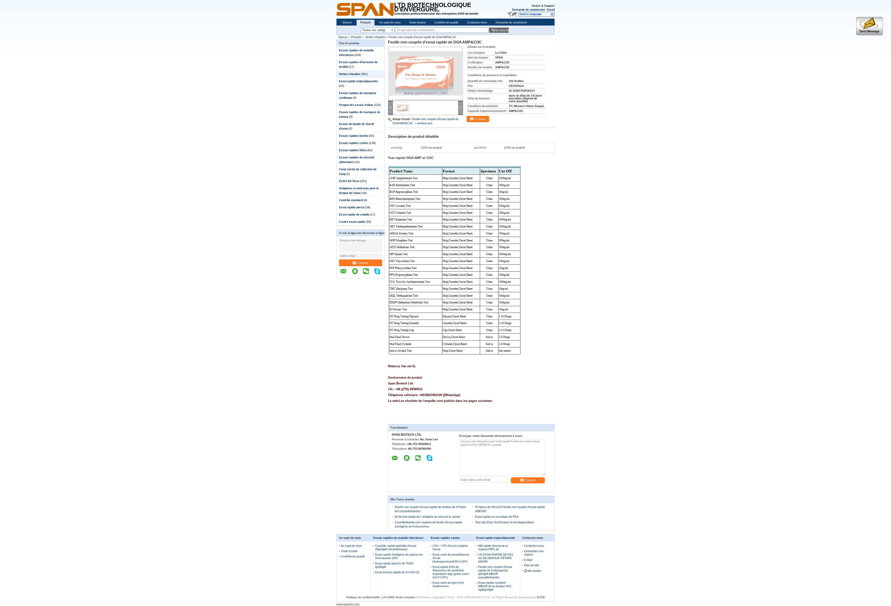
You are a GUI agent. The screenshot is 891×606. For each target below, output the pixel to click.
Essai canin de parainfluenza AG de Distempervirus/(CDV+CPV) (451, 558)
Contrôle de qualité (446, 22)
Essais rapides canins (353, 143)
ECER (541, 597)
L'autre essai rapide (352, 221)
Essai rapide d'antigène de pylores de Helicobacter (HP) (399, 556)
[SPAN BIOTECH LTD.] (365, 9)
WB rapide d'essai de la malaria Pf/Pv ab (493, 547)
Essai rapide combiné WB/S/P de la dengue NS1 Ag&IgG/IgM (494, 586)
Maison (347, 22)
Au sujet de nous (389, 22)
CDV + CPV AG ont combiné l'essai (450, 547)
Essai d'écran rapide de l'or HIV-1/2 (397, 572)
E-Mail (528, 560)
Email (551, 9)
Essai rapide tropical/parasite (358, 81)
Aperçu (342, 37)
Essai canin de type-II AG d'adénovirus (448, 584)
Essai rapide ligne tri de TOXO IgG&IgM (394, 565)
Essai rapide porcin (352, 207)
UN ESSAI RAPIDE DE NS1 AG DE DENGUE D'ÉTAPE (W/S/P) (495, 558)
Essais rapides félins (353, 150)
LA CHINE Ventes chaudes (398, 597)
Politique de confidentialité (363, 597)
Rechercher (501, 30)
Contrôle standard (351, 200)
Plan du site (531, 565)
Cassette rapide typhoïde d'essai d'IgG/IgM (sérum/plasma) (395, 547)
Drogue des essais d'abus (356, 105)
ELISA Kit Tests (349, 181)
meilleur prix (425, 123)
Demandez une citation (534, 553)
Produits (365, 22)
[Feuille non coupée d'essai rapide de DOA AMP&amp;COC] (425, 73)
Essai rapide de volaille (354, 214)
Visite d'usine (417, 22)
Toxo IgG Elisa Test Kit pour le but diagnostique (504, 522)
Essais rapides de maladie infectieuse (398, 538)
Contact (363, 263)
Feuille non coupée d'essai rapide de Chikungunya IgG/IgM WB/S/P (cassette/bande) (495, 572)
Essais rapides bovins (353, 136)
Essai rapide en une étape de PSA (496, 516)
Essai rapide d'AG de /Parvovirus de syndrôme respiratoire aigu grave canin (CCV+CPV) (451, 572)
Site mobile (534, 571)
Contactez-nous (477, 22)
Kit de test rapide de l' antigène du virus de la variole (427, 516)
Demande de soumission (528, 9)
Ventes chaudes (375, 37)
